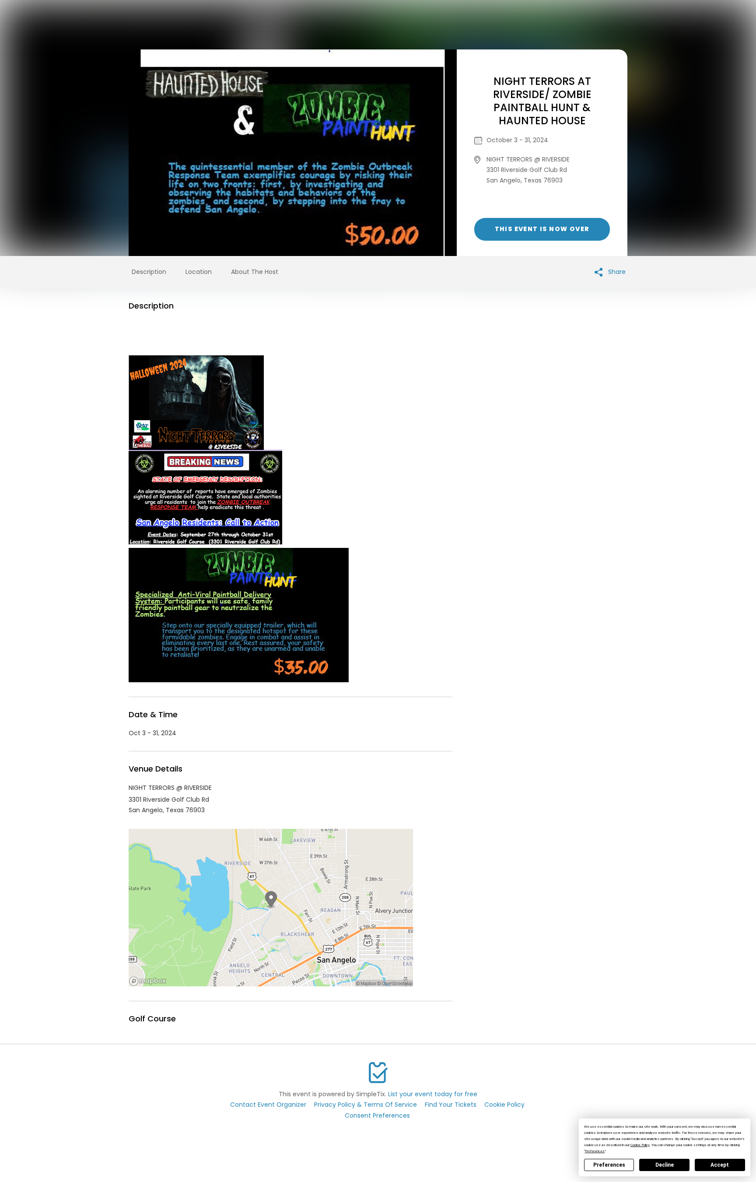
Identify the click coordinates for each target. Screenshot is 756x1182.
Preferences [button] (595, 1151)
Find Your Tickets (450, 1104)
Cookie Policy (504, 1104)
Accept (719, 1165)
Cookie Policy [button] (640, 1145)
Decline (664, 1165)
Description (149, 271)
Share (616, 271)
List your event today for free (432, 1094)
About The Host (254, 271)
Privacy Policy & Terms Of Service (365, 1104)
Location (199, 271)
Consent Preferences (377, 1115)
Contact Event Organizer (268, 1104)
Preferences (609, 1165)
